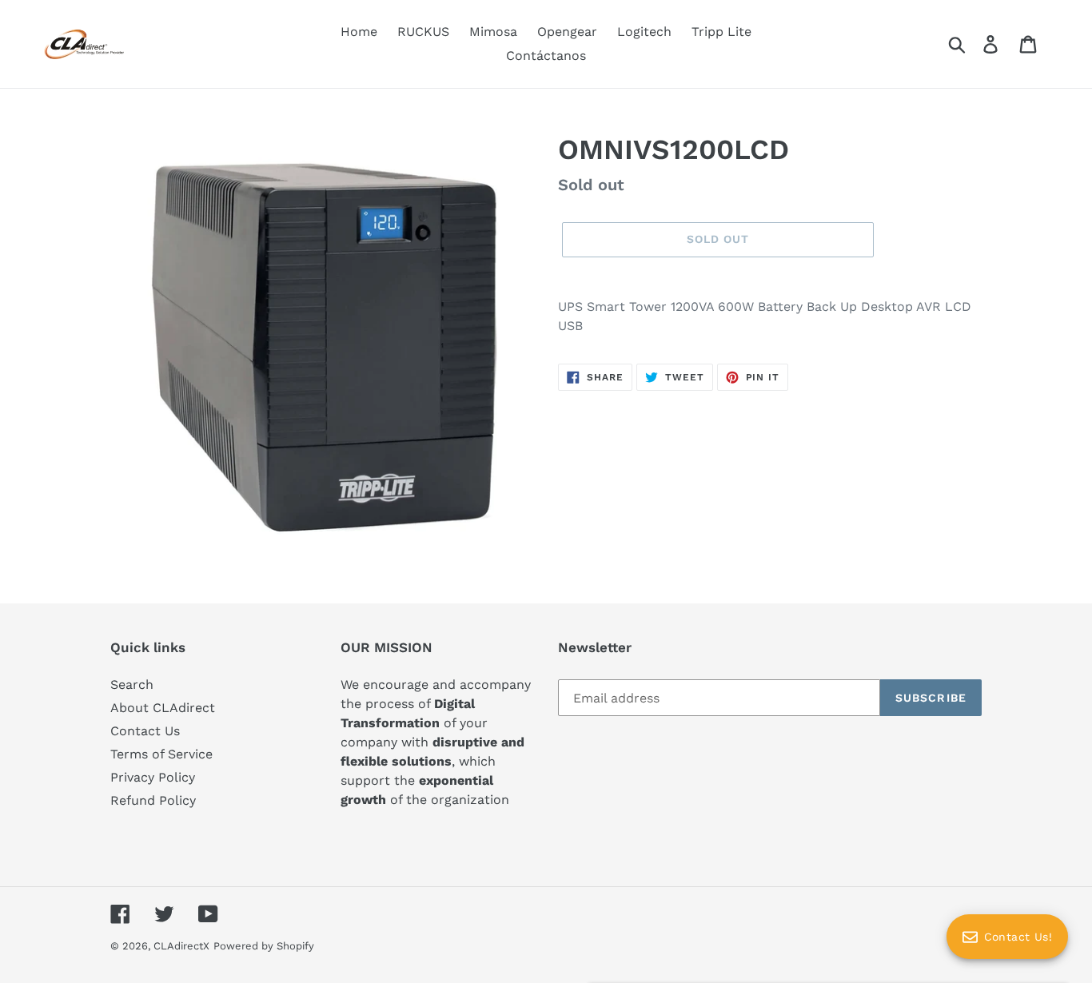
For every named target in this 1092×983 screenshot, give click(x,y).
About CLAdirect (162, 707)
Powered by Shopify (263, 946)
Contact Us (145, 730)
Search (131, 684)
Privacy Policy (152, 777)
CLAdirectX (181, 946)
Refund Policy (153, 800)
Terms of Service (161, 754)
